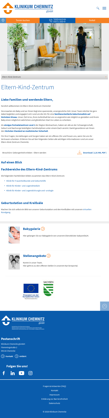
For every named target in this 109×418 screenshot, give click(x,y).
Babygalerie (31, 229)
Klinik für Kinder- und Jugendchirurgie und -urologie (29, 190)
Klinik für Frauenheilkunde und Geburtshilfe (26, 180)
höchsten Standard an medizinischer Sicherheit (26, 131)
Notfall (92, 20)
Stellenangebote (34, 256)
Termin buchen (23, 20)
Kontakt (9, 356)
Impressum (54, 394)
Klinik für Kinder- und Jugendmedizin (23, 185)
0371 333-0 (59, 21)
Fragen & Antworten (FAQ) (54, 386)
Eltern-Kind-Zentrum (11, 76)
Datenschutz (54, 403)
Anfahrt (22, 356)
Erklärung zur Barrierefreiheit (54, 399)
